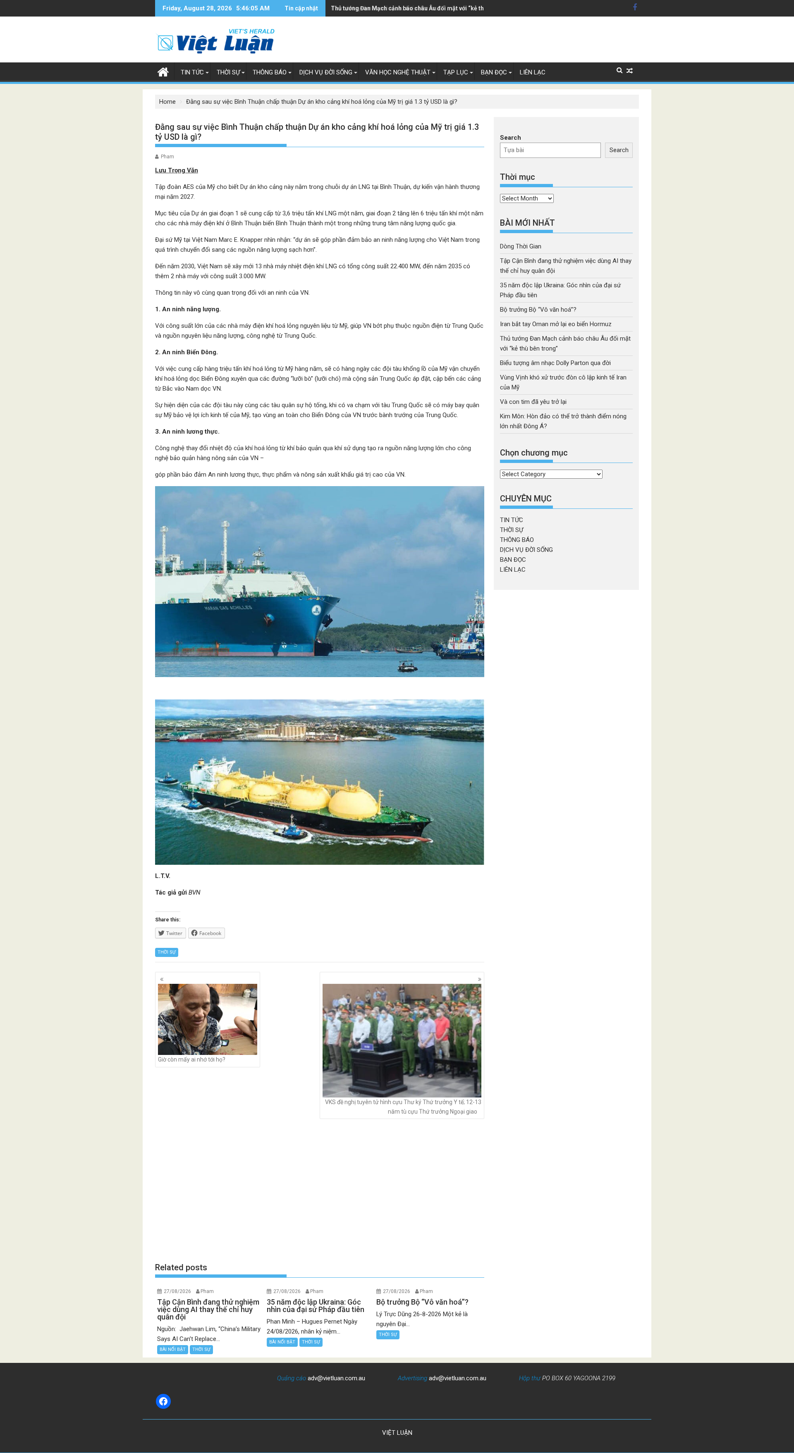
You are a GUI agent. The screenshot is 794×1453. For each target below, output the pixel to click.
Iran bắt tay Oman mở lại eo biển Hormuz (556, 324)
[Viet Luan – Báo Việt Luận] (163, 71)
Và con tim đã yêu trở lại (533, 402)
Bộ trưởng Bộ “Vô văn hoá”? (538, 309)
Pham (167, 157)
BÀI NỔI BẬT (173, 1349)
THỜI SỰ (228, 72)
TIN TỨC (192, 72)
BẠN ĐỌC (494, 72)
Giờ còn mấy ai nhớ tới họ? (191, 1059)
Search (510, 137)
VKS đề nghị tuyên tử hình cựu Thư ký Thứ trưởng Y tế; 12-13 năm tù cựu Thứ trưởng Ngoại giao (403, 1106)
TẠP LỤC (455, 72)
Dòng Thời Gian (520, 246)
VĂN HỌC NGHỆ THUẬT (397, 72)
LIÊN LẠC (532, 72)
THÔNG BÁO (270, 72)
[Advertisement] (319, 1190)
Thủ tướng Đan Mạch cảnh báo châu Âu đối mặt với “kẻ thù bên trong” (424, 8)
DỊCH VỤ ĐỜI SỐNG (325, 72)
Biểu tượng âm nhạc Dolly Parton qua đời (555, 363)
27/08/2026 (177, 1291)
